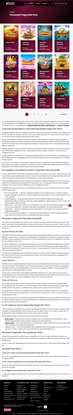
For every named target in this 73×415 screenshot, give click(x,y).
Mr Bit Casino (9, 319)
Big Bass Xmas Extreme (43, 100)
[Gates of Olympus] (28, 32)
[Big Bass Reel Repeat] (45, 61)
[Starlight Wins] (28, 89)
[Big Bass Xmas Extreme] (45, 89)
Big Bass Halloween (9, 100)
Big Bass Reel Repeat (44, 72)
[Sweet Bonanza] (28, 61)
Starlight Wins (26, 100)
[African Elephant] (62, 61)
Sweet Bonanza (26, 72)
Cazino (38, 3)
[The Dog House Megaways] (45, 32)
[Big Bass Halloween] (11, 89)
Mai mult (45, 3)
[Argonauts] (62, 89)
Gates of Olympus (26, 43)
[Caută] (52, 3)
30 (46, 114)
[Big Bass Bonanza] (62, 32)
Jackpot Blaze (11, 71)
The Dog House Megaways (44, 44)
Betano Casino (9, 323)
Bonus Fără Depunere (60, 3)
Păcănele (28, 3)
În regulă (7, 409)
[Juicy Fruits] (11, 32)
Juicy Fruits (10, 42)
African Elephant (60, 72)
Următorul (64, 114)
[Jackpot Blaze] (11, 61)
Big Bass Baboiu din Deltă (36, 125)
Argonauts (61, 99)
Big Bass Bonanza (60, 43)
